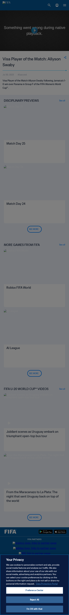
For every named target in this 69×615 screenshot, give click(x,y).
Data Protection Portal (47, 583)
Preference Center (34, 590)
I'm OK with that (34, 609)
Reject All (34, 599)
